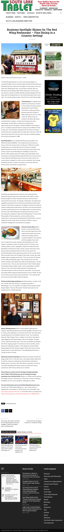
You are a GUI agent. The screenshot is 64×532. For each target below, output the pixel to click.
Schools (30, 13)
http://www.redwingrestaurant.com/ (11, 391)
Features (21, 13)
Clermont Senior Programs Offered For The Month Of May (33, 421)
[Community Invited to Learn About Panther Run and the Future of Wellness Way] (35, 440)
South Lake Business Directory (19, 21)
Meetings (47, 502)
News (46, 505)
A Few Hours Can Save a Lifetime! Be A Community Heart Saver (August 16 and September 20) (21, 449)
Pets (45, 510)
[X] (6, 410)
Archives (3, 443)
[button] (61, 13)
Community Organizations (53, 481)
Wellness (47, 517)
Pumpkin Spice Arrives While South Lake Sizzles (31, 482)
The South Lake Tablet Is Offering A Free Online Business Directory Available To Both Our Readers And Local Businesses (10, 423)
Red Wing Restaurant (11, 403)
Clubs (45, 479)
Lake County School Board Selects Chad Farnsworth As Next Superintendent (31, 508)
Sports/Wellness (43, 13)
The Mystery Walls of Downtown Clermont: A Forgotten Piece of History (31, 475)
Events (18, 17)
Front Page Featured (50, 494)
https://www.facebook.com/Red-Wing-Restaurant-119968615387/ (20, 394)
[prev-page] (2, 455)
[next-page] (5, 455)
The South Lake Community (53, 520)
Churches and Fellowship (52, 476)
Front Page (10, 13)
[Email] (10, 410)
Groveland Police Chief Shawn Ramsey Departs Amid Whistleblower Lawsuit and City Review (30, 490)
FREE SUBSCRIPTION (31, 17)
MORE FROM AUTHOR (24, 432)
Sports (46, 515)
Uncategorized (49, 523)
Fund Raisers (48, 497)
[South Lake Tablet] (32, 5)
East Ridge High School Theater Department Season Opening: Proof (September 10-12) (31, 499)
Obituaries (47, 507)
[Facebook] (2, 410)
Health (46, 499)
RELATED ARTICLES (8, 432)
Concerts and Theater (51, 484)
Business (9, 17)
